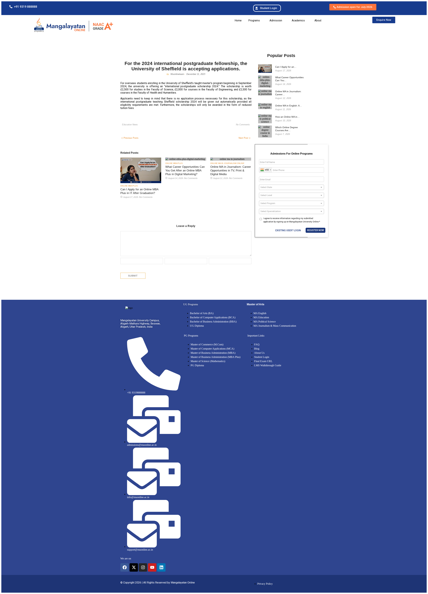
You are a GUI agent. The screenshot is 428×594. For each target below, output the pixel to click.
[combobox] (265, 169)
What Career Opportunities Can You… (289, 79)
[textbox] (291, 187)
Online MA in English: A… (288, 105)
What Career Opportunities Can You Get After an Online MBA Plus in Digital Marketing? (185, 170)
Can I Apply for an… (285, 66)
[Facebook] (124, 567)
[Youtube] (152, 567)
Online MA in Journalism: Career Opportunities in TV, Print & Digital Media (230, 170)
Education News (130, 124)
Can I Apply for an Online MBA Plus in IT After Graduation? (139, 191)
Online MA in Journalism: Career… (288, 93)
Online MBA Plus (129, 186)
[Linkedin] (161, 567)
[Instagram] (143, 567)
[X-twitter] (134, 567)
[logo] (129, 307)
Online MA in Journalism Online (227, 163)
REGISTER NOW (315, 230)
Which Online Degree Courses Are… (286, 129)
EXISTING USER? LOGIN (288, 230)
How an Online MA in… (287, 116)
